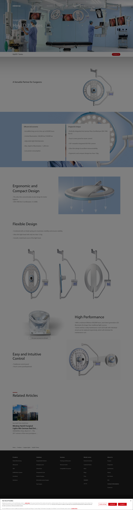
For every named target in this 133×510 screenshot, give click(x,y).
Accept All (122, 504)
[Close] (130, 500)
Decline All (112, 504)
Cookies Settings (102, 504)
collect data (27, 503)
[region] (66, 504)
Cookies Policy (74, 508)
